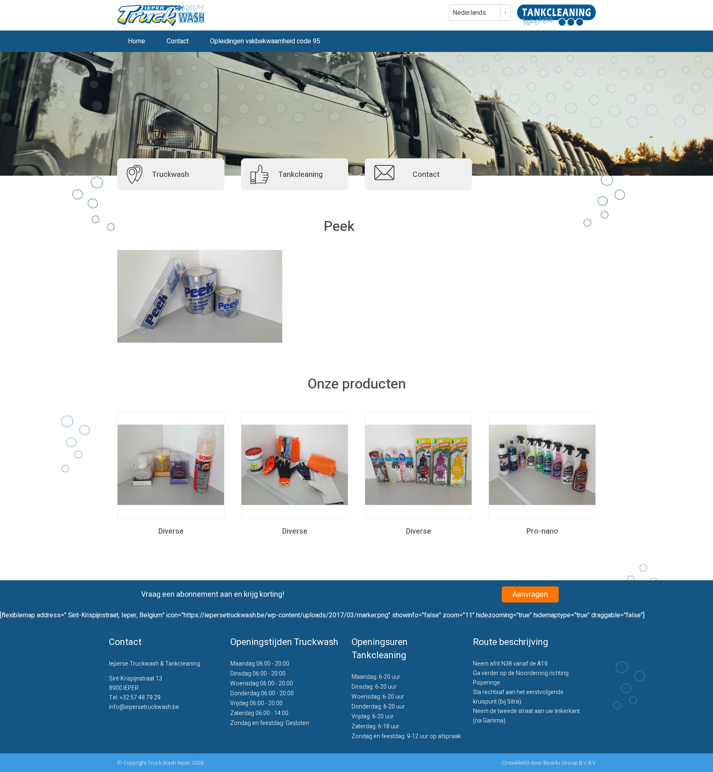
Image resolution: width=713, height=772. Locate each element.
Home (136, 41)
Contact (178, 41)
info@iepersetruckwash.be (144, 707)
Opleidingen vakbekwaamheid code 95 (265, 41)
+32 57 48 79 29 (140, 697)
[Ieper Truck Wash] (161, 16)
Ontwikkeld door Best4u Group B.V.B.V (549, 762)
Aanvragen (530, 594)
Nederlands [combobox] (469, 13)
